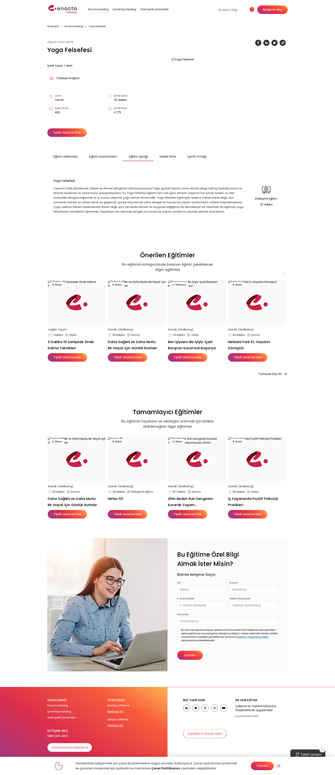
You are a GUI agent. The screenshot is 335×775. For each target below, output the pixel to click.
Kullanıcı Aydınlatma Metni (253, 637)
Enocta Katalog (74, 26)
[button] (93, 14)
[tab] (65, 157)
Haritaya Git (115, 711)
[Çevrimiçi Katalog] (123, 14)
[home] (62, 10)
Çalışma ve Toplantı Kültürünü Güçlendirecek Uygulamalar (255, 708)
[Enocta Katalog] (93, 14)
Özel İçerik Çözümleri (154, 9)
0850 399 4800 (57, 736)
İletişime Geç (272, 9)
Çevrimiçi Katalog (59, 711)
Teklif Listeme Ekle (67, 132)
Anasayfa (53, 26)
